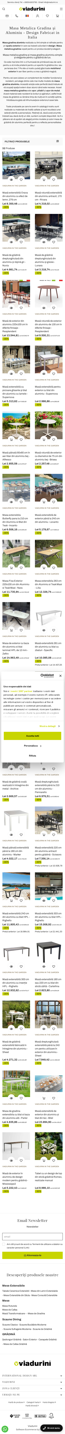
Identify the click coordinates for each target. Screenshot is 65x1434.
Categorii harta (33, 1402)
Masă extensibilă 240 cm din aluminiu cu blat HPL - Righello (16, 917)
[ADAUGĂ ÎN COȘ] (43, 179)
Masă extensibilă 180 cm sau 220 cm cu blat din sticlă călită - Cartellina (48, 983)
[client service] (17, 16)
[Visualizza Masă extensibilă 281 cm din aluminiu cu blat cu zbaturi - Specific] (43, 630)
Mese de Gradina (36, 1313)
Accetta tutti (32, 735)
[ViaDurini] (32, 9)
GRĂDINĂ (8, 1334)
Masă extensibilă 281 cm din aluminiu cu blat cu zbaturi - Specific (48, 646)
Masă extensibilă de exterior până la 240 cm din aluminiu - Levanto (47, 518)
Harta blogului (49, 1402)
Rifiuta (32, 755)
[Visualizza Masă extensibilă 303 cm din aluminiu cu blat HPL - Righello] (43, 900)
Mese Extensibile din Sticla (16, 1295)
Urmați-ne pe (11, 1394)
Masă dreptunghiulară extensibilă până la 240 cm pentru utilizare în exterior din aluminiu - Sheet (47, 1048)
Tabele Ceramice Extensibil (15, 1291)
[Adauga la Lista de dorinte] (21, 179)
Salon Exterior (30, 1339)
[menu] (61, 9)
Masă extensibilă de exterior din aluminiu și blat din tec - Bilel (47, 1114)
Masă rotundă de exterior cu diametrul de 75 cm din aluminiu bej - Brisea (48, 456)
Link (27, 1248)
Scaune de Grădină (42, 1329)
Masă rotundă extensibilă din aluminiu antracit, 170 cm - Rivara (48, 196)
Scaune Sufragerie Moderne (17, 1329)
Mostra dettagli (48, 726)
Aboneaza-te (33, 1255)
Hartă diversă (32, 1406)
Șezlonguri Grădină (11, 1339)
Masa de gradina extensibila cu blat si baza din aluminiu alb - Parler (16, 1114)
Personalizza (31, 745)
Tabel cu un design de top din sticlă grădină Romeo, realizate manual (48, 1177)
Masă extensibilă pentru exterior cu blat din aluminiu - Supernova (48, 390)
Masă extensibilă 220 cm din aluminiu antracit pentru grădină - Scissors (48, 851)
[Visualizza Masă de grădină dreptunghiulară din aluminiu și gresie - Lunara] (43, 242)
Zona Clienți (11, 1388)
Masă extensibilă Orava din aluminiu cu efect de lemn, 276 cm (15, 196)
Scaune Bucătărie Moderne (32, 1324)
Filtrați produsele (17, 141)
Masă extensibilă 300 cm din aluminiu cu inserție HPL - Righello (15, 983)
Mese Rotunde (9, 1306)
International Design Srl (19, 1375)
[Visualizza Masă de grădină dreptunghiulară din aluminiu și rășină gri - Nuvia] (11, 242)
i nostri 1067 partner (21, 691)
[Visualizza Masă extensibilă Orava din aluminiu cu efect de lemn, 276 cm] (11, 179)
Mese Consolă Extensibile (44, 1295)
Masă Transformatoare (13, 1313)
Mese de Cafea (9, 1309)
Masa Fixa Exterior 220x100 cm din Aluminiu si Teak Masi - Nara (15, 584)
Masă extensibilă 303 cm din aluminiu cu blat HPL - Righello (48, 917)
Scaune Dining (11, 1319)
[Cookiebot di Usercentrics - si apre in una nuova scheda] (41, 676)
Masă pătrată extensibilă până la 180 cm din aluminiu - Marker (15, 851)
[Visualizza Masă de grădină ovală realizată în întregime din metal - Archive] (11, 768)
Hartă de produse (16, 1402)
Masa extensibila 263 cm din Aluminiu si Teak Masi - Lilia (48, 584)
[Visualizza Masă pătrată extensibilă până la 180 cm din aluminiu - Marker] (11, 834)
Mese (6, 1300)
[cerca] (3, 9)
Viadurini (8, 1381)
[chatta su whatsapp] (5, 1429)
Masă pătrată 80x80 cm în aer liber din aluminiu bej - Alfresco (16, 456)
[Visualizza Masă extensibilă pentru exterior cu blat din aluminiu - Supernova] (43, 373)
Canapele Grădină (48, 1339)
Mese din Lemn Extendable (44, 1291)
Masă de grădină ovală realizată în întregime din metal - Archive (15, 785)
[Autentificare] (37, 16)
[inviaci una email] (7, 16)
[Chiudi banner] (60, 676)
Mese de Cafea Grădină (15, 1344)
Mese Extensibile (13, 1285)
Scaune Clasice (10, 1324)
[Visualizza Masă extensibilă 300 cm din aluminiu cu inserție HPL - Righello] (11, 966)
